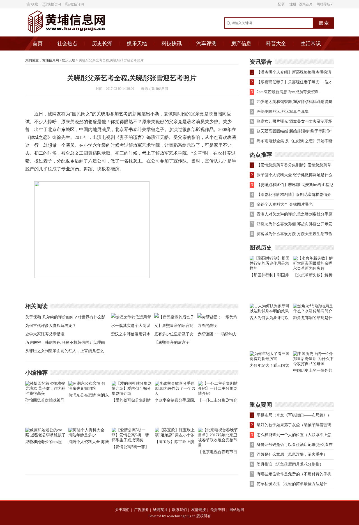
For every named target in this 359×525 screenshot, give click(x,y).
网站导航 (323, 4)
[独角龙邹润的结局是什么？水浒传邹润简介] (313, 311)
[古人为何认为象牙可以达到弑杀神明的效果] (270, 311)
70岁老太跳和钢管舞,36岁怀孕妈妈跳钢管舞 (294, 102)
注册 (292, 4)
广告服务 (141, 510)
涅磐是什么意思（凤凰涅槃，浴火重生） (292, 454)
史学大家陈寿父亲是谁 (45, 334)
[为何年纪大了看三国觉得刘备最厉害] (270, 359)
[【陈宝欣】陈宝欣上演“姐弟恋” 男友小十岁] (175, 435)
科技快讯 (172, 43)
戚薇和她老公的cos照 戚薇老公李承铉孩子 (43, 443)
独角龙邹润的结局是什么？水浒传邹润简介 (312, 319)
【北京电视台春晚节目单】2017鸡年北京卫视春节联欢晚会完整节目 (217, 453)
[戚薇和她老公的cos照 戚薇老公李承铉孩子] (45, 435)
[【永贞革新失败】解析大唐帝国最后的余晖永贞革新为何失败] (313, 268)
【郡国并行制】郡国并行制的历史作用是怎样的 (269, 276)
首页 (38, 43)
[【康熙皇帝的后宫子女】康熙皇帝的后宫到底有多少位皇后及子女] (174, 334)
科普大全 (276, 43)
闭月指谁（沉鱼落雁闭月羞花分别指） (290, 464)
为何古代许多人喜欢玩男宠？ (50, 326)
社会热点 (67, 43)
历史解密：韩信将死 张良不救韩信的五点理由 (65, 342)
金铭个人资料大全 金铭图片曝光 (285, 204)
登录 (281, 4)
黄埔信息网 (50, 60)
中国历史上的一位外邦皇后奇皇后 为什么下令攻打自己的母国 (313, 371)
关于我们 (122, 510)
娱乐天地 (137, 43)
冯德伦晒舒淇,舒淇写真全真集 (283, 111)
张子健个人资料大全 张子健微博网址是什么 (294, 175)
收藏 (34, 4)
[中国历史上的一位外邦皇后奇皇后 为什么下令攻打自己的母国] (313, 364)
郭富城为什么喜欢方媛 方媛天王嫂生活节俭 (294, 234)
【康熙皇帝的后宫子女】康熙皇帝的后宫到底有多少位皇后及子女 (174, 343)
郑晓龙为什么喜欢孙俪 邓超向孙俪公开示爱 (294, 224)
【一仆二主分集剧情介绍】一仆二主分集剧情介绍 (217, 401)
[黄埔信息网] (81, 35)
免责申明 (217, 510)
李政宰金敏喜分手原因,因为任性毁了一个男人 (175, 401)
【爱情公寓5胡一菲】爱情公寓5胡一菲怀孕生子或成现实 (130, 448)
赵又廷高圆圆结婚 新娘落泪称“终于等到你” (294, 131)
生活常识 (311, 43)
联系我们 (179, 510)
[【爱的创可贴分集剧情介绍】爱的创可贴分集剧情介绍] (132, 393)
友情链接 (198, 510)
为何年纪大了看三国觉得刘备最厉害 (269, 366)
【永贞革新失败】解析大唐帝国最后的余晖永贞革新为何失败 (312, 276)
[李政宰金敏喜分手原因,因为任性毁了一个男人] (175, 393)
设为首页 (305, 4)
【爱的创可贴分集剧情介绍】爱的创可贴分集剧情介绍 (131, 401)
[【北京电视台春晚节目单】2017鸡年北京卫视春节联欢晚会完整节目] (218, 445)
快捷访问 (54, 4)
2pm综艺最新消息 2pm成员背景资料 (288, 92)
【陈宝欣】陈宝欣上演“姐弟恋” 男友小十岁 (174, 443)
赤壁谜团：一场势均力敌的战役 (217, 335)
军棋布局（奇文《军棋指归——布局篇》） (294, 415)
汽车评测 (206, 43)
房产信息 (241, 43)
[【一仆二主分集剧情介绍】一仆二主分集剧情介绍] (218, 393)
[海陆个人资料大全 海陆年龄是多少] (88, 435)
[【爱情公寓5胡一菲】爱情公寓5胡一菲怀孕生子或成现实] (132, 440)
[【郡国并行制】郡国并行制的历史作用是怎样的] (270, 268)
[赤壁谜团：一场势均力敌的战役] (217, 326)
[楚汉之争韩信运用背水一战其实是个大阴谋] (131, 326)
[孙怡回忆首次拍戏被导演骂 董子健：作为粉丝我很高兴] (45, 393)
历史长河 (102, 43)
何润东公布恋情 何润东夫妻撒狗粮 (88, 396)
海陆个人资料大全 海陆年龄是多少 (88, 443)
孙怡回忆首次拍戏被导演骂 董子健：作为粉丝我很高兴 (45, 401)
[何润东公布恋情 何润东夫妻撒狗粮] (88, 388)
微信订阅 (77, 4)
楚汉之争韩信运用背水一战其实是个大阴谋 (130, 335)
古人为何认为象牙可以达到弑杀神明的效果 (269, 319)
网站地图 (236, 510)
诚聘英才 (160, 510)
